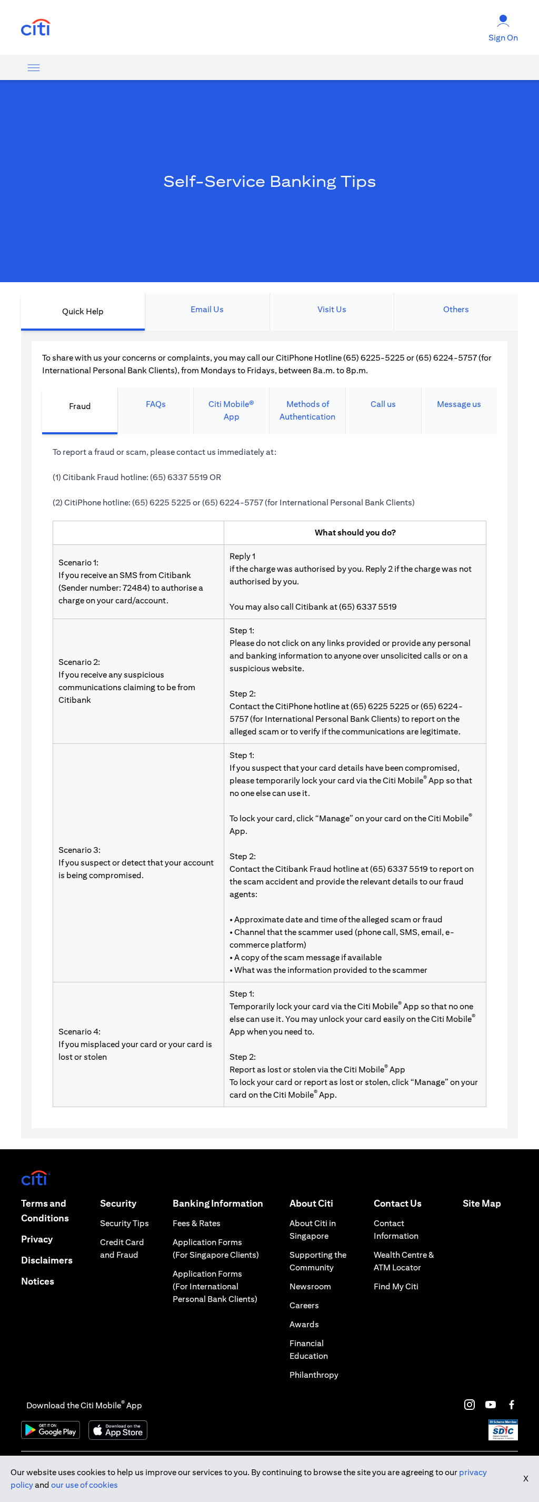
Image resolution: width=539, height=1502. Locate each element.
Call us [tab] (383, 404)
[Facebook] (511, 1404)
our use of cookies (84, 1485)
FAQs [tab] (156, 404)
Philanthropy (314, 1375)
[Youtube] (490, 1404)
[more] (33, 67)
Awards (304, 1324)
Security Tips (124, 1223)
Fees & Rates (197, 1223)
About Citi (311, 1203)
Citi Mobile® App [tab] (231, 410)
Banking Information (218, 1203)
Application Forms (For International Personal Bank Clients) (215, 1286)
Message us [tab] (459, 404)
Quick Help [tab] (83, 311)
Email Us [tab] (207, 309)
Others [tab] (456, 309)
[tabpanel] (269, 735)
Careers (304, 1305)
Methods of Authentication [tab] (307, 410)
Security (118, 1203)
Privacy (37, 1239)
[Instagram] (469, 1404)
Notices (37, 1281)
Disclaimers (47, 1260)
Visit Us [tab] (331, 309)
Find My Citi (396, 1286)
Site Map (482, 1203)
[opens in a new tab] (36, 27)
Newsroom (310, 1286)
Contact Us (398, 1203)
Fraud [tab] (80, 406)
